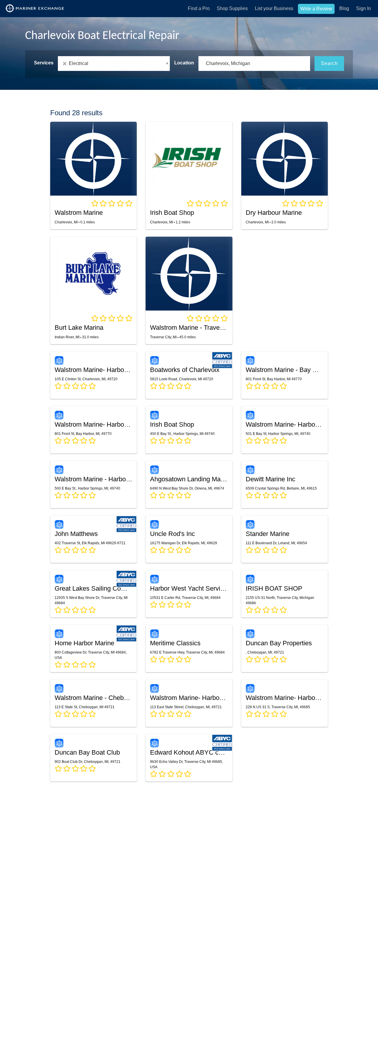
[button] (114, 63)
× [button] (66, 64)
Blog (344, 8)
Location (184, 62)
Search (329, 63)
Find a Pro (199, 8)
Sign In (363, 8)
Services (43, 62)
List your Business (274, 8)
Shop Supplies (232, 8)
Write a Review (316, 8)
